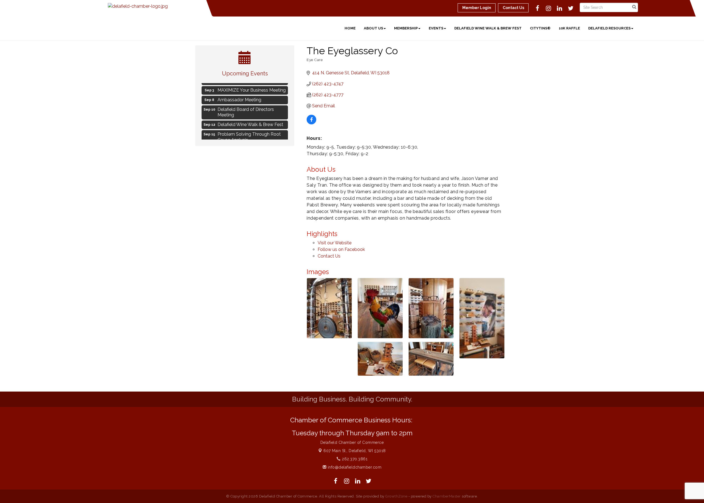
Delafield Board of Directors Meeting (246, 109)
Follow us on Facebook (341, 249)
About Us (373, 28)
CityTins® (540, 28)
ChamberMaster (447, 496)
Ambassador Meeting (239, 97)
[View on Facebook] (311, 122)
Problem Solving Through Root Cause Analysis (249, 134)
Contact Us (329, 256)
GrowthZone (396, 496)
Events (436, 28)
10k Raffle (569, 28)
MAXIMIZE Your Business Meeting (252, 87)
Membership (406, 28)
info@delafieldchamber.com (353, 467)
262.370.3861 (354, 459)
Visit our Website (334, 242)
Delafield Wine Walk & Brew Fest (488, 28)
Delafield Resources (609, 28)
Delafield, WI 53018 (354, 451)
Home (350, 28)
